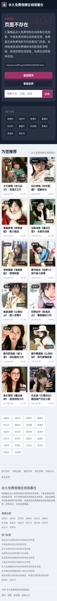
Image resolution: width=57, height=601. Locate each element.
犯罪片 (18, 445)
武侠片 (6, 452)
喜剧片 (22, 126)
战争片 (40, 432)
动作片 (22, 119)
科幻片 (10, 126)
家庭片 (10, 133)
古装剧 (18, 452)
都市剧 (29, 432)
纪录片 (29, 438)
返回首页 (28, 75)
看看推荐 (28, 83)
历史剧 (33, 126)
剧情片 (10, 119)
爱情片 (33, 119)
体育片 (6, 445)
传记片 (40, 445)
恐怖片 (18, 438)
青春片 (45, 126)
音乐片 (6, 438)
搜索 (47, 94)
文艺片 (29, 445)
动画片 (40, 438)
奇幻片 (22, 133)
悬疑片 (45, 119)
